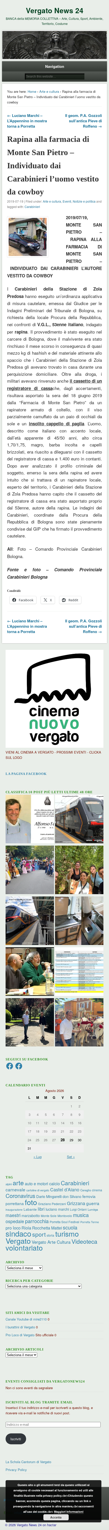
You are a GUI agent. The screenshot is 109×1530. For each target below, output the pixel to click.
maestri (13, 1215)
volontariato (24, 1247)
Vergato (18, 1240)
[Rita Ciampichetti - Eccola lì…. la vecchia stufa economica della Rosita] (79, 921)
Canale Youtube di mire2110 (26, 1319)
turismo (67, 1233)
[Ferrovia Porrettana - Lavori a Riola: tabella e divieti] (79, 972)
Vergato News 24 (54, 10)
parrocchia (37, 1221)
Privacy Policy (16, 1469)
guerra (92, 1203)
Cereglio (85, 1190)
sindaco (18, 1233)
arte (18, 1182)
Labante (30, 1209)
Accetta (56, 1517)
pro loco (13, 1228)
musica (81, 1215)
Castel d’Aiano (64, 1189)
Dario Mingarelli (49, 1196)
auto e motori (36, 1183)
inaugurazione (14, 1209)
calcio (54, 1183)
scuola (70, 1227)
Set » (71, 1156)
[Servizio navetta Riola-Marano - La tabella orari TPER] (79, 820)
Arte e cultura (49, 91)
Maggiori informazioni (68, 1511)
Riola (26, 1228)
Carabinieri (32, 206)
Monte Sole (49, 1215)
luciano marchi (57, 1209)
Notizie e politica (84, 201)
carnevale (15, 1189)
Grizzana (76, 1203)
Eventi (67, 201)
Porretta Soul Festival (64, 1222)
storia (50, 1235)
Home (32, 91)
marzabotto (31, 1215)
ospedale (15, 1221)
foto (31, 1202)
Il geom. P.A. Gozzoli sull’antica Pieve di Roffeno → (83, 121)
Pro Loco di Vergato (20, 1334)
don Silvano (72, 1196)
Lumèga (93, 1209)
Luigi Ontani (78, 1209)
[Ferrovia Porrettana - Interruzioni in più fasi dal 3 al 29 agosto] (30, 921)
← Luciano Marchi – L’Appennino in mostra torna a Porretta (27, 121)
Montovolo (65, 1215)
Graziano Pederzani (52, 1204)
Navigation (54, 66)
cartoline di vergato (37, 1190)
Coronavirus (20, 1195)
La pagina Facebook (26, 774)
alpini (9, 1184)
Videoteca (84, 1241)
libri (41, 1209)
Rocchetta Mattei (47, 1228)
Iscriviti (15, 1438)
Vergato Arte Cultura (51, 1242)
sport (39, 1234)
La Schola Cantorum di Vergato (28, 1461)
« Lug (37, 1156)
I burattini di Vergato (20, 1327)
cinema (97, 1190)
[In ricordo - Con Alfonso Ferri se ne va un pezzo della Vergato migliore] (30, 820)
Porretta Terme (89, 1222)
